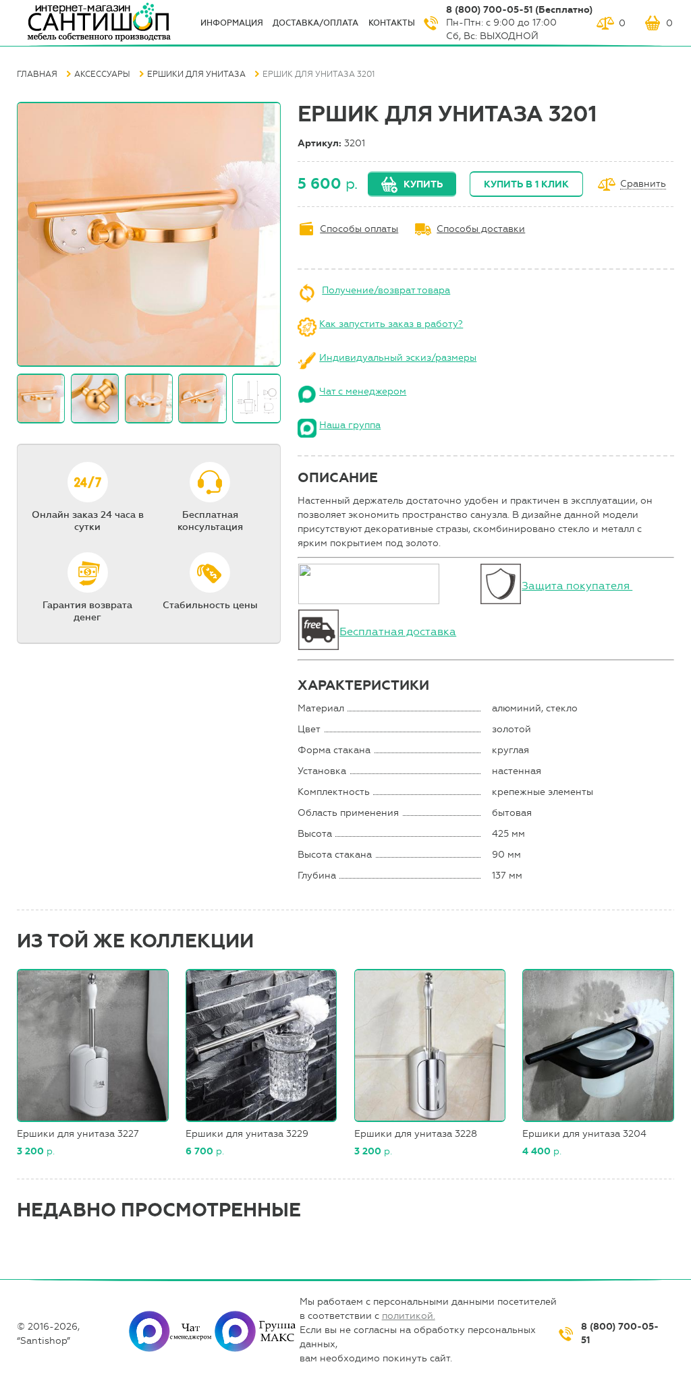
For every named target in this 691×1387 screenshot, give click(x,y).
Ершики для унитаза (196, 74)
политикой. (408, 1316)
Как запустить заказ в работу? (391, 324)
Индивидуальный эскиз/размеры (397, 357)
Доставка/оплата (315, 23)
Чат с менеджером (362, 391)
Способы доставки (481, 229)
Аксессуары (102, 74)
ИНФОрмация (231, 23)
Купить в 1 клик (526, 184)
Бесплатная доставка (397, 631)
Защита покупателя (577, 585)
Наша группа (350, 425)
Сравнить (643, 184)
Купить (423, 184)
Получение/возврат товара (386, 290)
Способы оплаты (359, 229)
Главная (37, 74)
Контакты (391, 23)
